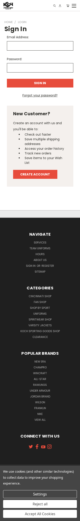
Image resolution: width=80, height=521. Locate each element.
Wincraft (40, 373)
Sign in (31, 266)
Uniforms (40, 314)
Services (40, 242)
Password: (14, 59)
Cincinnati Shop (40, 296)
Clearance (40, 337)
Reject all (40, 504)
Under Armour (40, 391)
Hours (40, 254)
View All (40, 420)
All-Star (40, 379)
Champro (40, 367)
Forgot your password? (40, 95)
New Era (40, 361)
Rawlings (40, 385)
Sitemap (40, 271)
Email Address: (18, 37)
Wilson (40, 402)
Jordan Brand (40, 396)
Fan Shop (40, 302)
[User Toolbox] (60, 5)
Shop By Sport (40, 308)
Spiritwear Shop (40, 319)
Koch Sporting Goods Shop (40, 331)
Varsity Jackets (40, 325)
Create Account (35, 174)
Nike (40, 414)
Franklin (40, 408)
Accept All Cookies (40, 513)
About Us (40, 260)
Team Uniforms (40, 248)
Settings (40, 494)
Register (48, 266)
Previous (6, 516)
